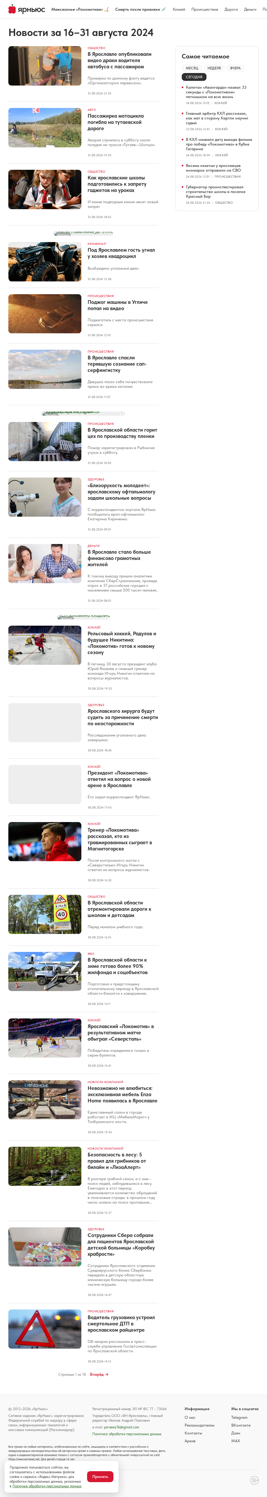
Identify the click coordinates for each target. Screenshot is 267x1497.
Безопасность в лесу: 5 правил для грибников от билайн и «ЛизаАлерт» (117, 1160)
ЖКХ (91, 954)
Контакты (193, 1432)
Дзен (235, 1432)
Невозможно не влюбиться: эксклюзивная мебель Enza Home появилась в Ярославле (122, 1094)
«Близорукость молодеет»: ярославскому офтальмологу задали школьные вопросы (121, 491)
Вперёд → (99, 1374)
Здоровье (96, 479)
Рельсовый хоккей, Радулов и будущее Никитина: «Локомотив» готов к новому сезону (122, 642)
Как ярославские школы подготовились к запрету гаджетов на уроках (117, 183)
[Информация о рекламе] (109, 235)
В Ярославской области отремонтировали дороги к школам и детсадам (119, 909)
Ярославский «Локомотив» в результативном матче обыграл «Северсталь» (121, 1032)
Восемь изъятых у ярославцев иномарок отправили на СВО (213, 168)
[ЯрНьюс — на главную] (26, 9)
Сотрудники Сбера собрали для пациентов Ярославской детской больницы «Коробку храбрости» (121, 1244)
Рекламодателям (200, 1425)
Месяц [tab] (192, 68)
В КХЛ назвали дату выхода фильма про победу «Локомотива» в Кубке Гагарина (219, 144)
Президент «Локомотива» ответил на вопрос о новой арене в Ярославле (119, 779)
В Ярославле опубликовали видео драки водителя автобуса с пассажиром (119, 60)
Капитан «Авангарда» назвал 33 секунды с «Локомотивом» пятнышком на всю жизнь (216, 92)
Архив (190, 1440)
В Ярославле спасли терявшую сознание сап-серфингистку (117, 363)
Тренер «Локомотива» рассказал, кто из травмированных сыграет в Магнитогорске (120, 839)
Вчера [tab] (235, 68)
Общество (96, 48)
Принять (100, 1476)
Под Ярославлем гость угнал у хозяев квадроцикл (121, 253)
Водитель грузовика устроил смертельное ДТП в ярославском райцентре (121, 1323)
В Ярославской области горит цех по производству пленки (122, 433)
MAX (235, 1440)
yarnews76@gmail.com (121, 1427)
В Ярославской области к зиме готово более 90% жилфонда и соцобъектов (118, 966)
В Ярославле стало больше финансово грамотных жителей (119, 558)
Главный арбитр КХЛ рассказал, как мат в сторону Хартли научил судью (217, 118)
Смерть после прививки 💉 (140, 9)
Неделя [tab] (214, 68)
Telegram (239, 1417)
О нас (190, 1417)
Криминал (97, 244)
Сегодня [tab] (194, 77)
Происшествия (204, 9)
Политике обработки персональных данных (47, 1486)
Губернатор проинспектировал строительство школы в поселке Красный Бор (215, 191)
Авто (92, 110)
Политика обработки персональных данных (126, 1434)
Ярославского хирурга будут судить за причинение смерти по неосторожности (123, 717)
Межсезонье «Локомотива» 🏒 (80, 9)
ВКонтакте (241, 1425)
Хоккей (179, 9)
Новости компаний (105, 1082)
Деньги (250, 9)
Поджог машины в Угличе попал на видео (118, 305)
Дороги (231, 9)
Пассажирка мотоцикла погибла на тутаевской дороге (116, 122)
